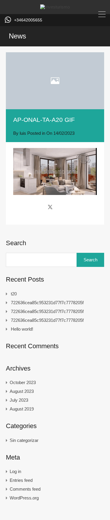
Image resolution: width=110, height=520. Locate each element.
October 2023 (23, 382)
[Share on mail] (60, 207)
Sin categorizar (24, 440)
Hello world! (22, 329)
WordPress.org (24, 497)
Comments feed (25, 489)
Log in (15, 471)
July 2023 (19, 400)
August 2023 (22, 391)
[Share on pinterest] (70, 207)
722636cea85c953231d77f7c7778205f (47, 302)
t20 (14, 293)
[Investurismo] (55, 6)
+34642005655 (28, 20)
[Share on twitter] (50, 207)
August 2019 (22, 408)
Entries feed (21, 480)
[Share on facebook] (40, 207)
